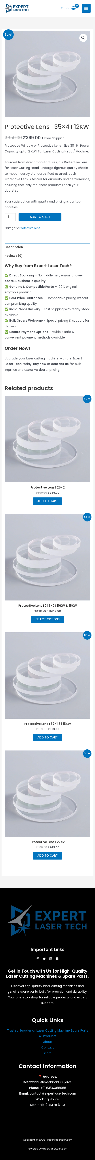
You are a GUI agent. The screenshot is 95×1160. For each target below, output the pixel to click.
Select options (48, 619)
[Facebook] (57, 958)
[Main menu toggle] (86, 8)
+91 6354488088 (53, 1088)
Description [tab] (14, 247)
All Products (47, 1036)
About (47, 1042)
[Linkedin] (51, 958)
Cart (47, 1053)
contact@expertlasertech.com (53, 1093)
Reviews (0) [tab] (14, 256)
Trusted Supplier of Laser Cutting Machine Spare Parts (47, 1030)
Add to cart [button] (47, 501)
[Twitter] (44, 958)
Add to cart (40, 217)
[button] (83, 38)
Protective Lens (29, 228)
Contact (47, 1047)
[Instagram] (38, 958)
